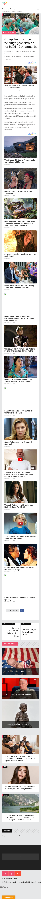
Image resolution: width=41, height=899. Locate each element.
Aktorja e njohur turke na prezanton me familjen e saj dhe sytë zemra (20, 787)
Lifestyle (6, 14)
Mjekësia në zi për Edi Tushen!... (18, 694)
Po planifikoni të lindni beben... (18, 671)
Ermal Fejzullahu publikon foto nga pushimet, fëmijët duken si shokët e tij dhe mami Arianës (20, 758)
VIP (5, 736)
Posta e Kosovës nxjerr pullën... (18, 724)
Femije (6, 795)
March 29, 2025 (10, 33)
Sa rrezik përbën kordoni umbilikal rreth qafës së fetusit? (18, 11)
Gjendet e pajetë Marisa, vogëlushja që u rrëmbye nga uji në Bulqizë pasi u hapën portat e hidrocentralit (20, 817)
